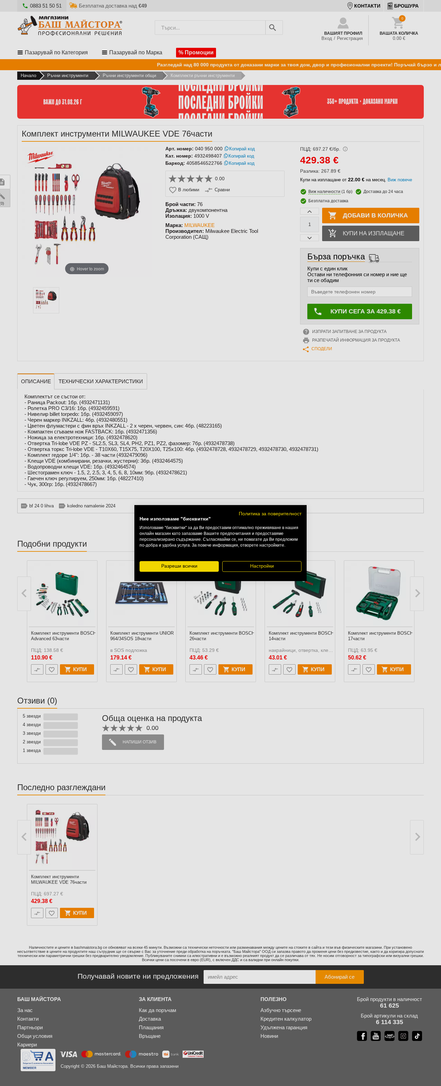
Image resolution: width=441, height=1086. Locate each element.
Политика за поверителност (270, 513)
